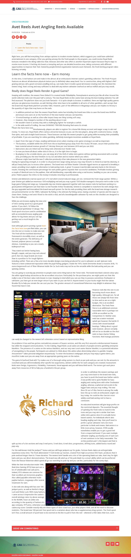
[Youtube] (117, 544)
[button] (13, 37)
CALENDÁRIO (82, 9)
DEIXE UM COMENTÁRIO (25, 528)
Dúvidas (72, 9)
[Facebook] (108, 544)
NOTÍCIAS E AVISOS (94, 9)
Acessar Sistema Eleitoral (110, 9)
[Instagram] (112, 544)
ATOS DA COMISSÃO (60, 9)
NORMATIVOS (48, 9)
